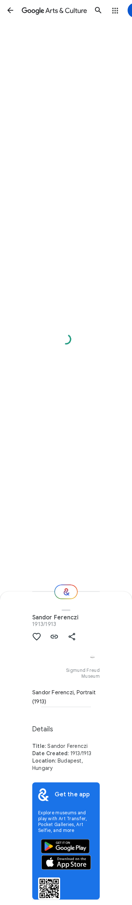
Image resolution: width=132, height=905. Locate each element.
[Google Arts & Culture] (54, 10)
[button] (10, 10)
